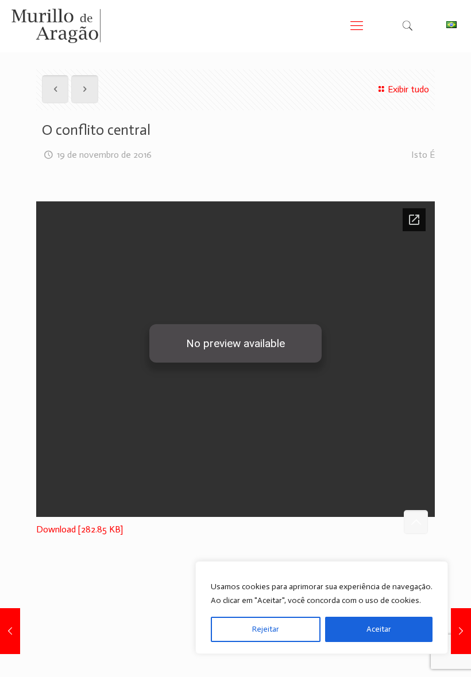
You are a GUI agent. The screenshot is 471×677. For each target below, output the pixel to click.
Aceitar (378, 629)
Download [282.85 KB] (79, 529)
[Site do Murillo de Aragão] (56, 26)
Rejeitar (265, 629)
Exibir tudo (408, 89)
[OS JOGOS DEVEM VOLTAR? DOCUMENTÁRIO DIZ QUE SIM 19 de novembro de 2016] (461, 631)
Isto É (423, 154)
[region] (321, 607)
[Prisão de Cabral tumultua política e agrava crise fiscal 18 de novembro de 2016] (10, 631)
